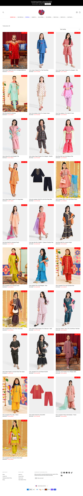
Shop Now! (48, 4)
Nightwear (69, 17)
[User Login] (76, 12)
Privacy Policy (21, 476)
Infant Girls (55, 17)
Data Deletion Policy (22, 479)
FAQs (4, 474)
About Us (20, 474)
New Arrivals (20, 17)
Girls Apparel (41, 17)
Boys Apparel (48, 17)
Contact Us (5, 476)
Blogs (4, 479)
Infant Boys (62, 17)
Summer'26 (34, 17)
